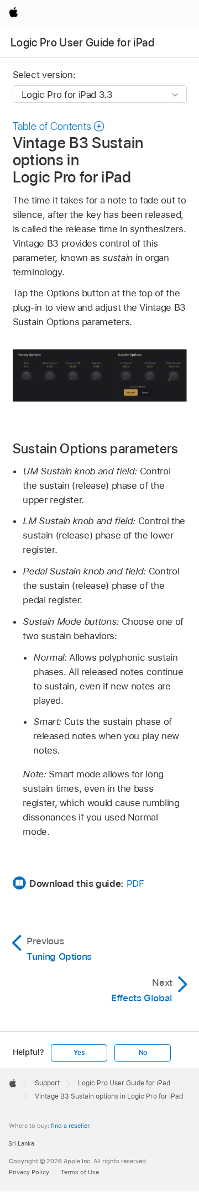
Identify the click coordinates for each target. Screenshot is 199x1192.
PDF (135, 883)
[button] (59, 126)
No (143, 1053)
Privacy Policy (29, 1172)
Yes (79, 1053)
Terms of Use (80, 1172)
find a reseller (70, 1126)
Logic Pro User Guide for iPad (82, 42)
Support (47, 1083)
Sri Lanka (21, 1143)
